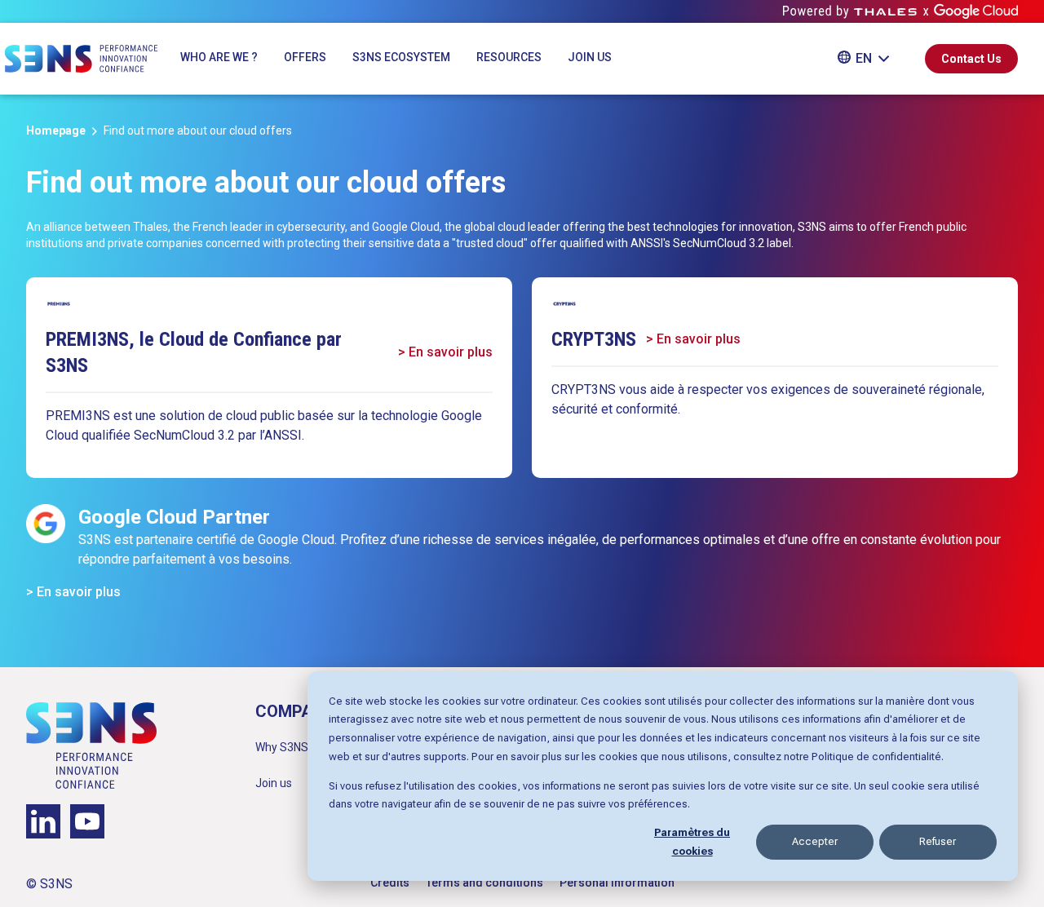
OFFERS (305, 57)
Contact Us (971, 58)
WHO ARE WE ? (219, 57)
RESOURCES (509, 57)
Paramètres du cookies (692, 841)
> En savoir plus (445, 352)
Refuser (937, 841)
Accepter (815, 841)
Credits (389, 882)
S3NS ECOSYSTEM (401, 57)
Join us (273, 783)
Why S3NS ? (285, 747)
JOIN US (590, 57)
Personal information (617, 882)
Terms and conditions (484, 882)
